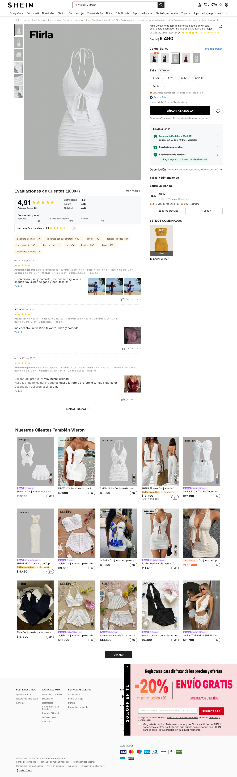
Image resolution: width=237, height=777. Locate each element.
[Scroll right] (227, 13)
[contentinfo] (172, 752)
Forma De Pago (75, 699)
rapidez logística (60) (117, 238)
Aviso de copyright (55, 766)
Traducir (18, 286)
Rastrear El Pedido (51, 713)
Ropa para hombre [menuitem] (142, 13)
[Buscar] (161, 5)
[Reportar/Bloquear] (139, 299)
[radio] (154, 58)
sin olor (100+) (94, 238)
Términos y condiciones (84, 762)
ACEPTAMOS (126, 746)
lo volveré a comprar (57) (28, 238)
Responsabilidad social (27, 699)
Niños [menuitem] (109, 13)
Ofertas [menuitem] (61, 13)
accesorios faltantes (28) (28, 251)
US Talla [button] (162, 70)
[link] (206, 5)
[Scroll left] (223, 13)
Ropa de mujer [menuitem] (76, 13)
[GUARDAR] (218, 110)
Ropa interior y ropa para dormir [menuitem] (210, 13)
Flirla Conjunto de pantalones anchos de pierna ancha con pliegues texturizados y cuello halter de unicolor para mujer (35, 632)
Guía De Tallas (49, 717)
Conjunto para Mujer (74, 20)
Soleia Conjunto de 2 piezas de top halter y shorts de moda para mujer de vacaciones (160, 635)
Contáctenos (74, 694)
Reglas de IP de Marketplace (29, 766)
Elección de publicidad (92, 766)
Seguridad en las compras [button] (172, 154)
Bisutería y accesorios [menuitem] (167, 13)
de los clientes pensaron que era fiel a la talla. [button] (177, 92)
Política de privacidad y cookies (54, 762)
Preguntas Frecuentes (78, 707)
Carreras (20, 703)
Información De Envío (52, 694)
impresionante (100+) (26, 245)
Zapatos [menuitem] (185, 13)
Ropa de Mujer (39, 20)
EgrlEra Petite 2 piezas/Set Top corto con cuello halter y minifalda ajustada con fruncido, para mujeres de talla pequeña (160, 563)
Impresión (72, 766)
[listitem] (161, 240)
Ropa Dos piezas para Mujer (99, 20)
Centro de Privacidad (26, 762)
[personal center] (200, 5)
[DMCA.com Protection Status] (131, 758)
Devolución (47, 699)
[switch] (73, 228)
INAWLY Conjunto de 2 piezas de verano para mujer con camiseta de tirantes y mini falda (118, 560)
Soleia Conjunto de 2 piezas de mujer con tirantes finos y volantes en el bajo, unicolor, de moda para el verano (118, 635)
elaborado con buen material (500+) (63, 238)
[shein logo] (20, 5)
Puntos (71, 703)
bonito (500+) (109, 245)
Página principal (22, 20)
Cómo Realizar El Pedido (50, 708)
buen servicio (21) (51, 245)
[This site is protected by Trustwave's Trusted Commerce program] (122, 758)
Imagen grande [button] (214, 48)
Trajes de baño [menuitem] (95, 13)
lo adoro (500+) (88, 245)
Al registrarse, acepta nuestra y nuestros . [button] (179, 718)
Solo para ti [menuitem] (33, 13)
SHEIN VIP (47, 721)
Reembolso (47, 703)
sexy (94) (70, 245)
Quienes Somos (23, 694)
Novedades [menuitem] (48, 13)
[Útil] (123, 299)
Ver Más (118, 654)
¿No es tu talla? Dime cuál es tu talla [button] (167, 102)
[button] (220, 5)
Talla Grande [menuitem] (122, 13)
